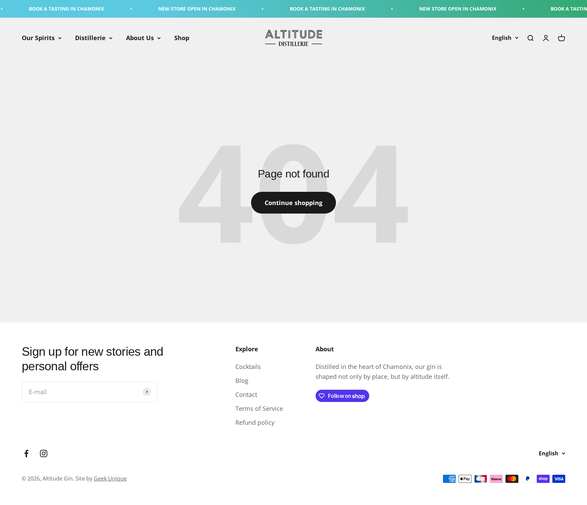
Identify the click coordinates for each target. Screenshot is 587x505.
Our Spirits (38, 38)
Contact (246, 394)
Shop (181, 38)
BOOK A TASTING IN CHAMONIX (54, 8)
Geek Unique (110, 478)
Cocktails (248, 367)
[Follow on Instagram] (43, 453)
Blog (241, 380)
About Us (140, 38)
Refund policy (254, 422)
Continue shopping (293, 203)
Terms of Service (259, 408)
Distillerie (90, 38)
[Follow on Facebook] (26, 453)
